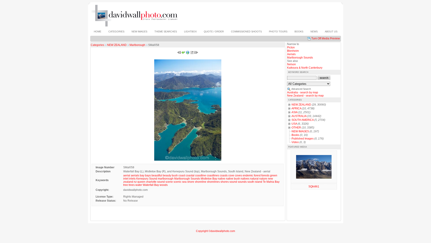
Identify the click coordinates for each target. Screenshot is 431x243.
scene (169, 181)
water (138, 185)
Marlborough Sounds (187, 178)
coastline (200, 175)
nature (263, 178)
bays (148, 175)
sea (184, 181)
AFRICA (296, 108)
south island (254, 181)
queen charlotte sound (151, 181)
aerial (126, 175)
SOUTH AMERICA (303, 120)
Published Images (303, 138)
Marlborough (138, 45)
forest (257, 175)
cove (231, 175)
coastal (190, 175)
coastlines (213, 175)
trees (132, 185)
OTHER (296, 127)
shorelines (213, 181)
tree (125, 185)
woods (164, 185)
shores (224, 181)
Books (295, 135)
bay (142, 175)
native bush (233, 178)
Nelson (291, 64)
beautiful (157, 175)
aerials (135, 175)
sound (233, 181)
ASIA (294, 112)
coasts (224, 175)
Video (295, 142)
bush (175, 175)
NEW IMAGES (300, 131)
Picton (291, 47)
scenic (177, 181)
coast (181, 175)
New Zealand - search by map (305, 95)
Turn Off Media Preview (325, 38)
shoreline (200, 181)
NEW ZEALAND (117, 45)
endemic (248, 175)
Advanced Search (301, 89)
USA (294, 123)
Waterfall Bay (151, 185)
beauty (167, 175)
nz (135, 181)
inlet (125, 178)
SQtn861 (313, 186)
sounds (242, 181)
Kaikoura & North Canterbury (304, 67)
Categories (97, 45)
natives (245, 178)
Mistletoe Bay (209, 178)
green (273, 175)
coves (238, 175)
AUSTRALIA (299, 116)
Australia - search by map (302, 92)
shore (190, 181)
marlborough (166, 178)
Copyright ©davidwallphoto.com (215, 231)
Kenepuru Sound (146, 178)
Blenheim (293, 50)
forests (265, 175)
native (221, 178)
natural (254, 178)
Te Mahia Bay (271, 181)
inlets (132, 178)
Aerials (291, 54)
